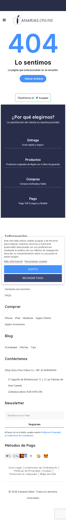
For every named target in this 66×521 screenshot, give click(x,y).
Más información (13, 261)
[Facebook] (26, 507)
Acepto (33, 269)
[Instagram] (33, 507)
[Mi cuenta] (63, 5)
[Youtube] (40, 507)
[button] (60, 20)
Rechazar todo (32, 278)
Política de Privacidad (51, 432)
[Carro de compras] (59, 5)
